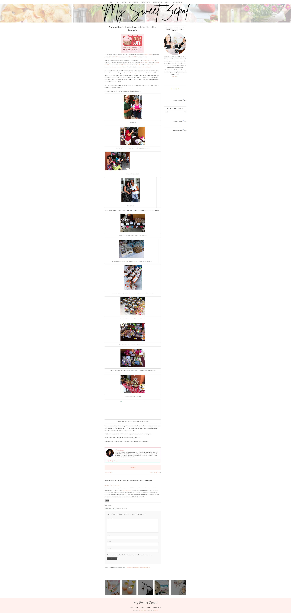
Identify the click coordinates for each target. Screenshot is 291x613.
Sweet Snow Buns (155, 472)
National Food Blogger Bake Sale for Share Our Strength (132, 28)
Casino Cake (108, 472)
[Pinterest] (112, 461)
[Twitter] (110, 461)
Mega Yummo (144, 62)
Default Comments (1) (110, 508)
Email (109, 541)
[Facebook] (106, 461)
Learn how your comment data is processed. (138, 567)
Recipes (142, 607)
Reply (106, 500)
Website (109, 548)
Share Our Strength (132, 73)
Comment (110, 518)
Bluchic (156, 610)
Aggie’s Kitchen (133, 56)
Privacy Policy (157, 607)
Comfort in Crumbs (148, 60)
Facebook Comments (121, 508)
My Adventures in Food (118, 67)
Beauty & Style (157, 2)
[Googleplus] (114, 461)
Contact (149, 607)
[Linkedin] (116, 461)
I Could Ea (138, 65)
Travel (124, 2)
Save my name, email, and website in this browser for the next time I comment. (130, 555)
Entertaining (133, 2)
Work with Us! (177, 2)
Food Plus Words (123, 65)
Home (110, 2)
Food (116, 2)
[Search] (185, 111)
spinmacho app (127, 490)
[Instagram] (108, 461)
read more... (175, 76)
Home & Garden (145, 2)
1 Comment (133, 467)
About (167, 2)
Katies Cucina (152, 65)
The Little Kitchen (115, 56)
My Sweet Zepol (145, 67)
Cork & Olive (148, 54)
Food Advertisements (177, 100)
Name (109, 535)
